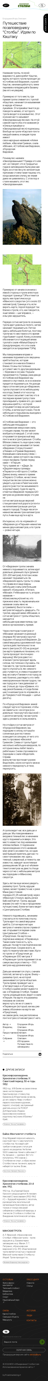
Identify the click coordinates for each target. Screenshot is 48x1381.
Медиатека (7, 1291)
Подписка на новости (12, 1337)
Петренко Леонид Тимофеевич (14, 1124)
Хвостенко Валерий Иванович (14, 1171)
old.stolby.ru (35, 1354)
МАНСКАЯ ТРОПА (12, 1230)
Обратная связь (24, 1350)
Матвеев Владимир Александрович (16, 1262)
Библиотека (8, 1294)
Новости (30, 1283)
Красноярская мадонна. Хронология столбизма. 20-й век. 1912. (18, 1183)
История (31, 1311)
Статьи (30, 1286)
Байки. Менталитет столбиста (19, 1133)
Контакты (31, 1320)
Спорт (5, 1297)
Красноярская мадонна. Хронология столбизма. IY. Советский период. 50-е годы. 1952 (19, 1080)
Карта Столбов (9, 1314)
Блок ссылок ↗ (45, 23)
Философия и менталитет (8, 1284)
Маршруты (7, 1320)
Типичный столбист (11, 1288)
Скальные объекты (11, 1317)
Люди (29, 1315)
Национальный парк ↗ (11, 1301)
